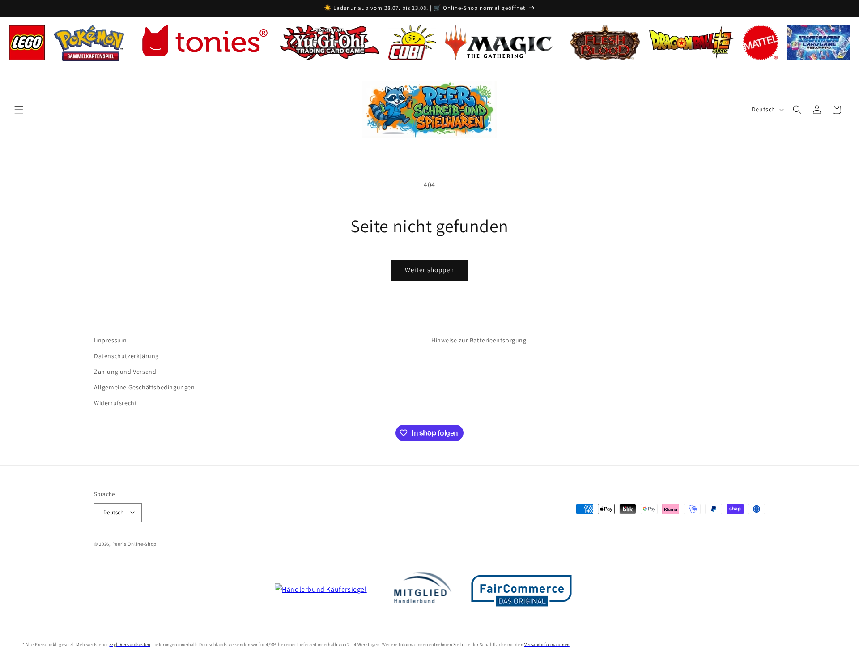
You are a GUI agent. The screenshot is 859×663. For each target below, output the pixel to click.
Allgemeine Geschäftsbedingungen (144, 387)
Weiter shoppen (429, 269)
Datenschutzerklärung (126, 356)
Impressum (110, 340)
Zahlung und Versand (125, 372)
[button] (19, 110)
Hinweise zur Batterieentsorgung (479, 340)
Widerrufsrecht (115, 403)
